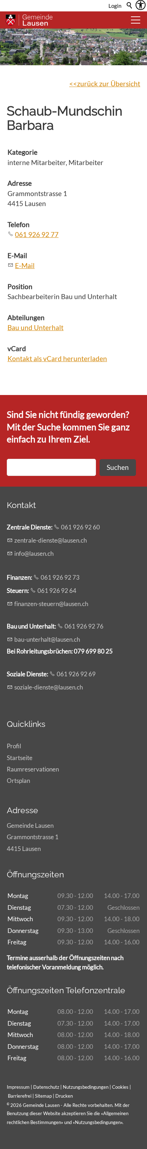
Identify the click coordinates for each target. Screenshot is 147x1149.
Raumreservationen (33, 769)
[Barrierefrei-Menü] (141, 5)
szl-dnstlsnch (48, 687)
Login (114, 5)
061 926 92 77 (37, 234)
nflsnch (35, 553)
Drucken (64, 1096)
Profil (14, 746)
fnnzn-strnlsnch (51, 603)
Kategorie (22, 152)
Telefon (18, 224)
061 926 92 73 (60, 577)
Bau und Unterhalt (35, 327)
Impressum (18, 1087)
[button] (135, 20)
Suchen (118, 467)
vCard (16, 348)
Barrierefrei (19, 1096)
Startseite (19, 757)
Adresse (19, 183)
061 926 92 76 (84, 626)
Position (19, 286)
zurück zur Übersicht (108, 83)
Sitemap (43, 1096)
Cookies (121, 1087)
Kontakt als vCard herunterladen (57, 358)
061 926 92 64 (56, 590)
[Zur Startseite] (29, 20)
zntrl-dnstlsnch (50, 540)
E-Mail (17, 255)
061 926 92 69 (76, 674)
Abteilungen (26, 317)
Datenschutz (46, 1087)
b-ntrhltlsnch (47, 639)
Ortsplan (18, 780)
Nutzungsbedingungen (98, 1122)
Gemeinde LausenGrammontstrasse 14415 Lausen (33, 837)
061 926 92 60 (80, 527)
